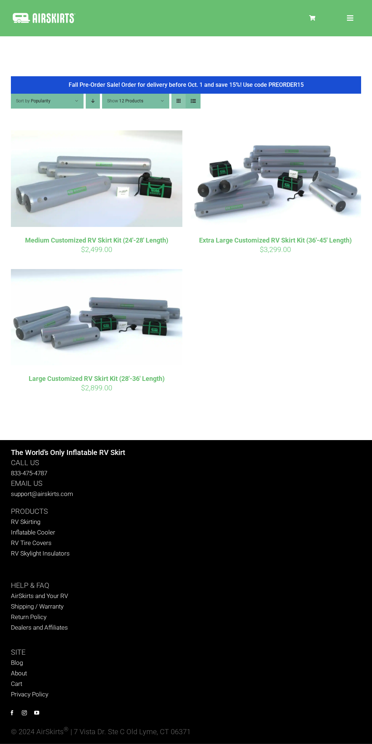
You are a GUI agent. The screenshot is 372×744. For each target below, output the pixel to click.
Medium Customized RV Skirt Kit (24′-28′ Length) (96, 240)
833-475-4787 (29, 473)
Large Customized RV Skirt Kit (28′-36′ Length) (97, 378)
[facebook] (12, 712)
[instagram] (24, 712)
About (19, 673)
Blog (17, 662)
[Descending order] (93, 101)
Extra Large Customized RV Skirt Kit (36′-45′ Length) (275, 240)
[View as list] (193, 101)
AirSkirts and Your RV (39, 595)
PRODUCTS (29, 511)
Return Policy (28, 617)
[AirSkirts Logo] (44, 14)
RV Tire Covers (31, 542)
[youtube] (36, 712)
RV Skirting (25, 521)
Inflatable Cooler (33, 532)
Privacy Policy (29, 694)
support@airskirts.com (42, 493)
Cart (16, 683)
